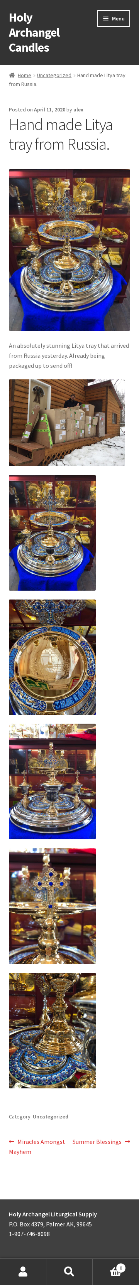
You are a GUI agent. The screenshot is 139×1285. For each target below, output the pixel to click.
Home (24, 75)
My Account (23, 1272)
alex (78, 109)
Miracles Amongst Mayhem (37, 1146)
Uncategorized (54, 75)
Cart (107, 1265)
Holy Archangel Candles (34, 32)
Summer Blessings (97, 1142)
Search (69, 1272)
